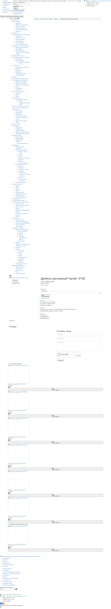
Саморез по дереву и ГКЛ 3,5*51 (16, 490)
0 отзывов (45, 285)
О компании (6, 4)
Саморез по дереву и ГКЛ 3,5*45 (16, 463)
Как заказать (6, 9)
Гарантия (42, 307)
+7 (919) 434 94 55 (19, 10)
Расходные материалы (46, 19)
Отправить (60, 360)
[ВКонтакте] (1, 603)
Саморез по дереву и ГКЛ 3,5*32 (16, 516)
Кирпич (22, 6)
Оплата (42, 313)
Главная (36, 19)
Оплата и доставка (8, 10)
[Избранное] (10, 276)
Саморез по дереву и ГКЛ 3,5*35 (16, 410)
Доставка (42, 300)
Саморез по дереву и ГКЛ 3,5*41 (16, 437)
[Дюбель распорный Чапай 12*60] (18, 277)
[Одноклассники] (3, 603)
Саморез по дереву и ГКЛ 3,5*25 (16, 384)
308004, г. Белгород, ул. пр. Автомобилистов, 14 (98, 1)
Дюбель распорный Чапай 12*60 (16, 544)
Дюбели (56, 19)
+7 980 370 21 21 (71, 1)
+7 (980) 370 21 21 (18, 13)
